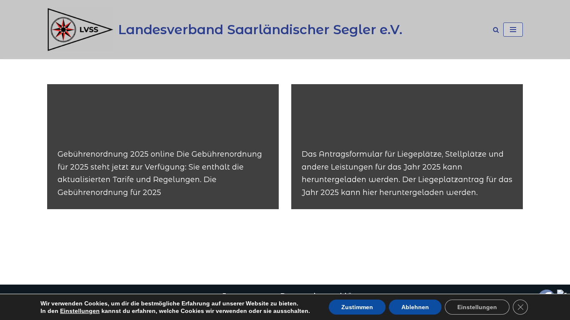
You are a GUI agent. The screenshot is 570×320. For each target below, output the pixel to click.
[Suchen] (496, 30)
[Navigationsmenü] (513, 29)
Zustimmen (357, 307)
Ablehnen (415, 307)
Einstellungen (80, 311)
